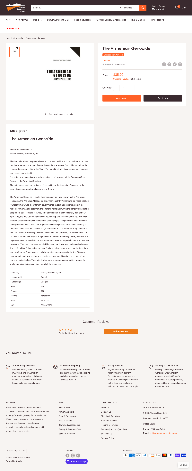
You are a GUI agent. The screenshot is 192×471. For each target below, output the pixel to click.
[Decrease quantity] (116, 88)
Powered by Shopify (14, 461)
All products (18, 38)
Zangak (106, 60)
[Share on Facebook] (164, 64)
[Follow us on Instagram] (73, 455)
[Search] (142, 8)
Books (36, 20)
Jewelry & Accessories (69, 425)
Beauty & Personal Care (58, 20)
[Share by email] (180, 64)
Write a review (120, 331)
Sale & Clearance (67, 433)
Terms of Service (109, 420)
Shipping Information (110, 416)
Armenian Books (66, 412)
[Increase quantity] (131, 88)
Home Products (157, 20)
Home (8, 38)
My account (158, 9)
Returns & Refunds (109, 425)
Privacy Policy (107, 438)
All (7, 20)
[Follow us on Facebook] (67, 455)
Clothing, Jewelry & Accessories (111, 20)
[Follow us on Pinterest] (78, 455)
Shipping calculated (122, 79)
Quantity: (107, 87)
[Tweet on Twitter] (175, 64)
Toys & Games (138, 20)
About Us (105, 407)
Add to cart (121, 98)
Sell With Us (106, 433)
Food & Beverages (83, 20)
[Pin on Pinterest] (169, 64)
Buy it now (163, 98)
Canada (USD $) (13, 451)
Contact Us (106, 412)
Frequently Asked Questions (114, 429)
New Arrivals (64, 407)
